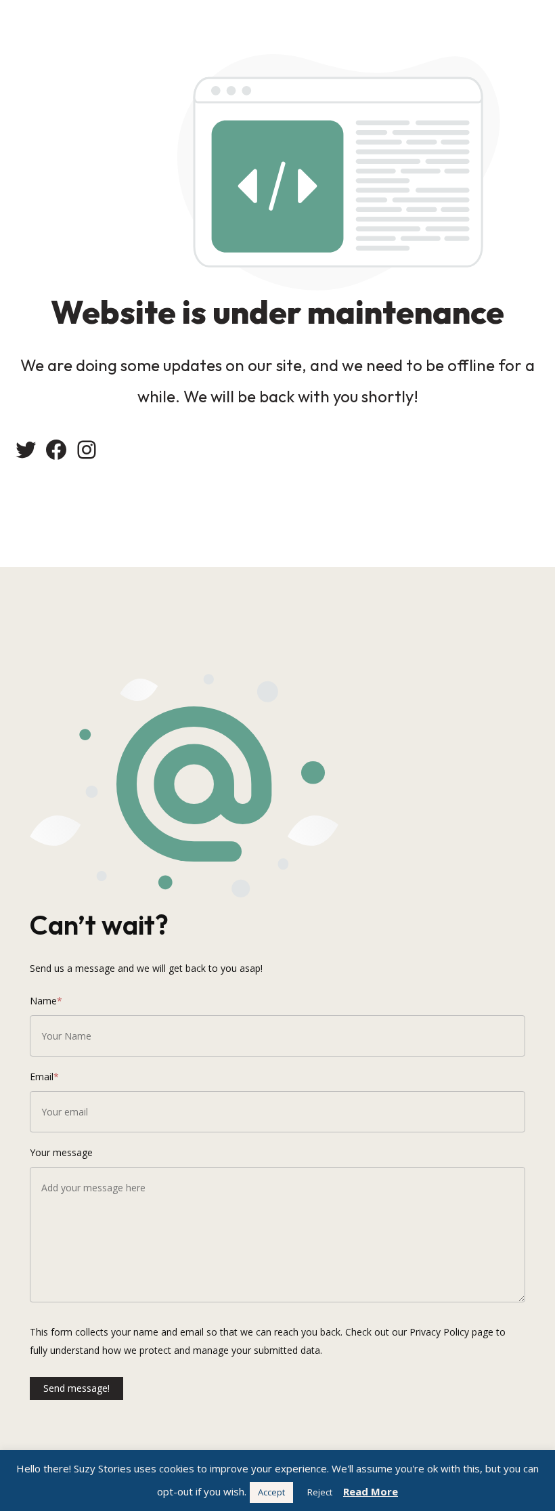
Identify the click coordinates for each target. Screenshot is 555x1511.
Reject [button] (319, 1492)
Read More (370, 1491)
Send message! (76, 1388)
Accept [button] (271, 1492)
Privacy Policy (439, 1331)
